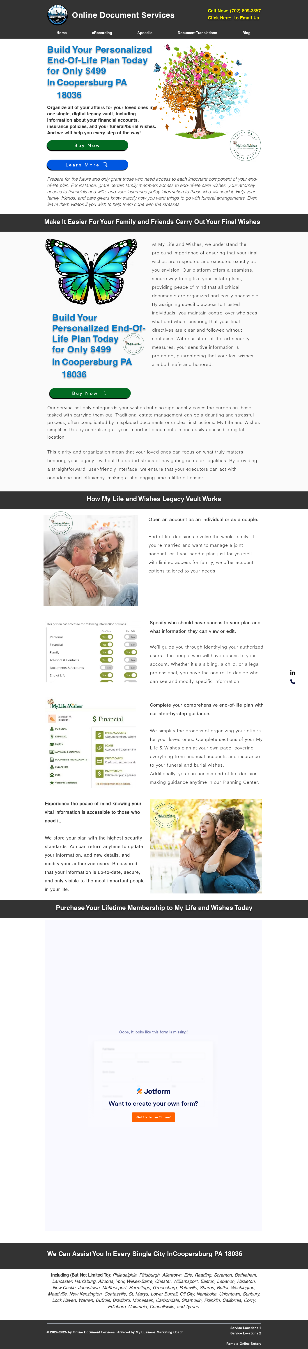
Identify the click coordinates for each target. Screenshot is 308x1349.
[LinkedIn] (293, 673)
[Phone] (293, 682)
